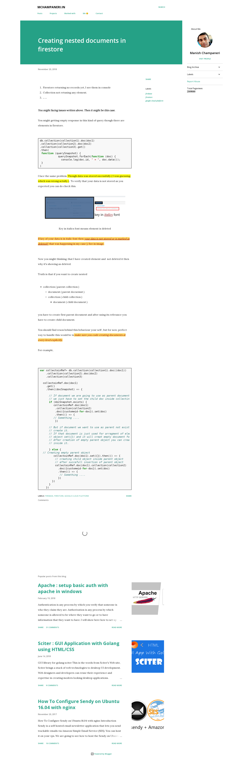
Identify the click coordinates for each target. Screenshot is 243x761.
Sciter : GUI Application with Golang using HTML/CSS (78, 646)
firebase (149, 93)
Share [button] (148, 79)
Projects (53, 13)
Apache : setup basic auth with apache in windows (73, 588)
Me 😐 (85, 13)
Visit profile (205, 58)
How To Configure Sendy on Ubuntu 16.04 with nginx (78, 704)
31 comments (52, 627)
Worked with (69, 13)
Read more (117, 627)
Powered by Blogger (103, 754)
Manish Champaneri (205, 53)
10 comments (52, 743)
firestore (149, 97)
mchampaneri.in (51, 7)
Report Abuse (193, 81)
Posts (39, 13)
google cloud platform (154, 101)
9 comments (52, 685)
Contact (99, 13)
